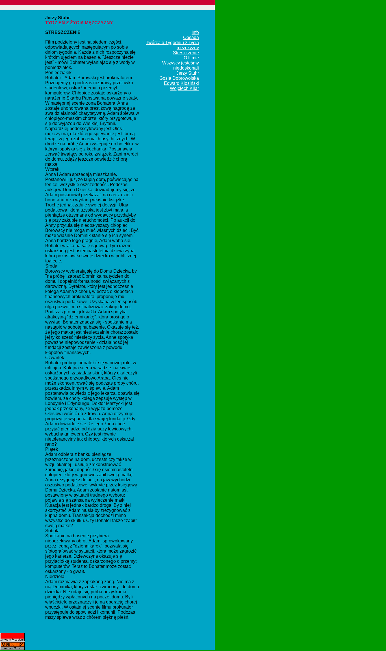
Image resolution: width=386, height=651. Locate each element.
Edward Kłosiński (181, 83)
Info (195, 32)
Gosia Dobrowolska (179, 78)
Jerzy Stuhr (187, 73)
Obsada (191, 37)
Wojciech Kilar (184, 88)
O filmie (191, 57)
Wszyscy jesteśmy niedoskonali (180, 65)
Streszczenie (186, 52)
